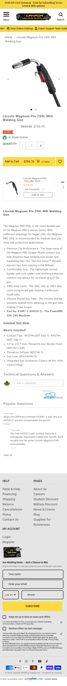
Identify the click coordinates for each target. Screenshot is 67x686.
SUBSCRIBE (32, 606)
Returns (8, 504)
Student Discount (46, 499)
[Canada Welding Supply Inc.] (33, 16)
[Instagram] (26, 661)
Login (6, 537)
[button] (6, 17)
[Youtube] (39, 661)
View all (7, 455)
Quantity (10, 143)
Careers (39, 494)
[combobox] (11, 594)
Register (9, 542)
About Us (40, 489)
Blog (37, 514)
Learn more (51, 679)
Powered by (48, 391)
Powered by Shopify (52, 673)
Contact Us (11, 519)
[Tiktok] (47, 661)
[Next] (59, 79)
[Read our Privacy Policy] (61, 622)
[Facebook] (20, 661)
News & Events (44, 509)
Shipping (9, 499)
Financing (9, 494)
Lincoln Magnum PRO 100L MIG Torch (35, 179)
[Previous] (8, 79)
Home (9, 37)
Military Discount (46, 504)
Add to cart (38, 194)
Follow (6, 424)
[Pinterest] (33, 661)
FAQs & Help (11, 489)
